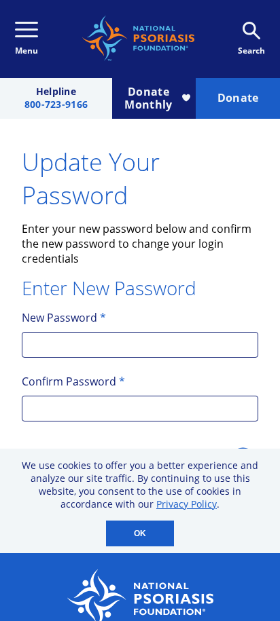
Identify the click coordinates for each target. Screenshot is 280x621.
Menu (26, 50)
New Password (64, 317)
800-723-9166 (56, 105)
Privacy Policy (186, 503)
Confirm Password (73, 381)
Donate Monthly (148, 98)
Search (251, 50)
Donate (238, 97)
